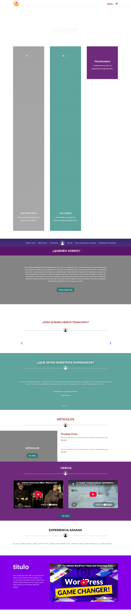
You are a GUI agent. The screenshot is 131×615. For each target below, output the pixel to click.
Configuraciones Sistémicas (107, 243)
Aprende (70, 243)
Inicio (110, 4)
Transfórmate (53, 243)
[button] (22, 343)
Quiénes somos (31, 243)
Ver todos (32, 456)
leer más (64, 440)
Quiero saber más (65, 290)
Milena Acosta (42, 243)
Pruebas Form (69, 434)
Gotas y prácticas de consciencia (85, 243)
